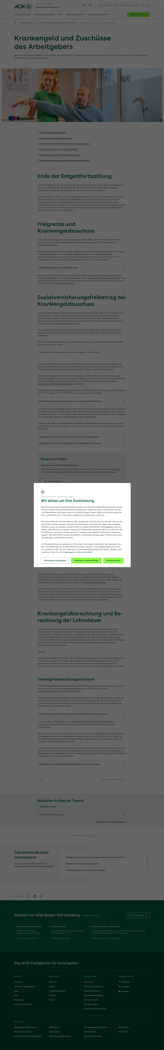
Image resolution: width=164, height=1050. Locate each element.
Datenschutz (104, 547)
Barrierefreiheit (85, 552)
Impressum (69, 552)
